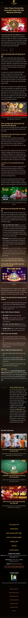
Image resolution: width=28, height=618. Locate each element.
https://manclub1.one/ (16, 563)
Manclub (19, 409)
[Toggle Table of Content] (10, 50)
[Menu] (2, 2)
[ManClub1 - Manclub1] (14, 2)
